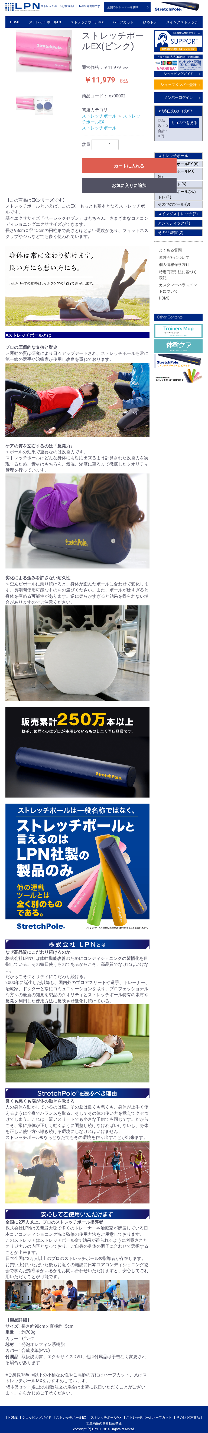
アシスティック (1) (174, 223)
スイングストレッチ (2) (178, 214)
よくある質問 (170, 250)
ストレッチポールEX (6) (178, 164)
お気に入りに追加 (129, 185)
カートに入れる (129, 165)
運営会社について (174, 257)
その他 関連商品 (188, 1417)
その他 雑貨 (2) (170, 232)
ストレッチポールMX (87, 22)
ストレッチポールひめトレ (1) (177, 194)
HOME (15, 22)
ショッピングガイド (36, 1417)
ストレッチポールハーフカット (149, 1417)
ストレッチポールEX (45, 22)
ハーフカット (123, 22)
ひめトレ (150, 22)
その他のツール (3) (174, 204)
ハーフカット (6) (172, 184)
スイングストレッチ (182, 22)
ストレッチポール (99, 116)
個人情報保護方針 (174, 264)
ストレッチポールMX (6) (176, 174)
